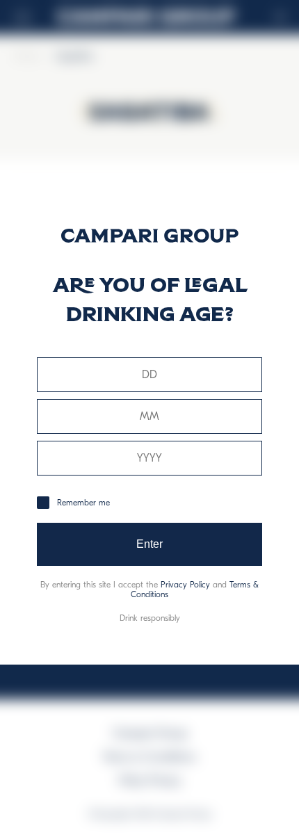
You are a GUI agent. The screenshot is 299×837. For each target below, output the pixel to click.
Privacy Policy (185, 585)
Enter (149, 544)
